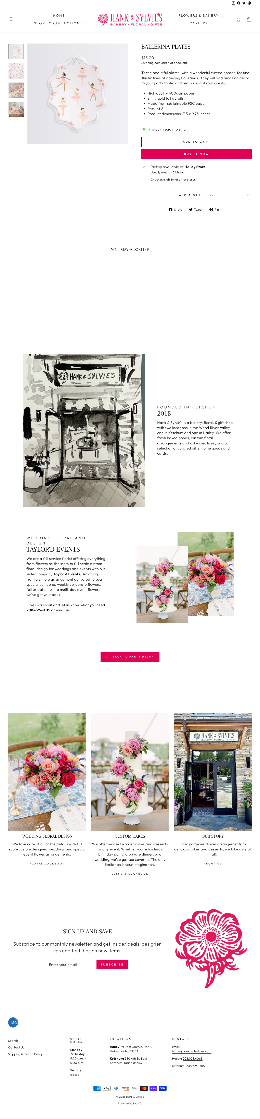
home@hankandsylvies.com (191, 1051)
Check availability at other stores (173, 179)
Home (59, 15)
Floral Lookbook (47, 863)
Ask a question (196, 195)
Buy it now (196, 154)
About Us (213, 863)
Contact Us (16, 1047)
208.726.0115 (195, 1066)
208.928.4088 (192, 1058)
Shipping (147, 63)
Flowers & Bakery (199, 15)
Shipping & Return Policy (25, 1054)
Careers (199, 23)
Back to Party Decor (133, 656)
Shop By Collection (57, 23)
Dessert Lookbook (130, 873)
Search (13, 1041)
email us (63, 610)
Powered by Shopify (130, 1103)
